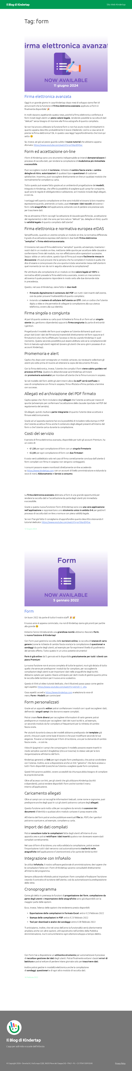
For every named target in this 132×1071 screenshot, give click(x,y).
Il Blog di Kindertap (18, 4)
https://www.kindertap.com (40, 470)
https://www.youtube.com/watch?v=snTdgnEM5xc (58, 145)
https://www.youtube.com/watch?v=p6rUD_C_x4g (62, 686)
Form (29, 611)
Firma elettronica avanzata (47, 96)
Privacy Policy (120, 1063)
